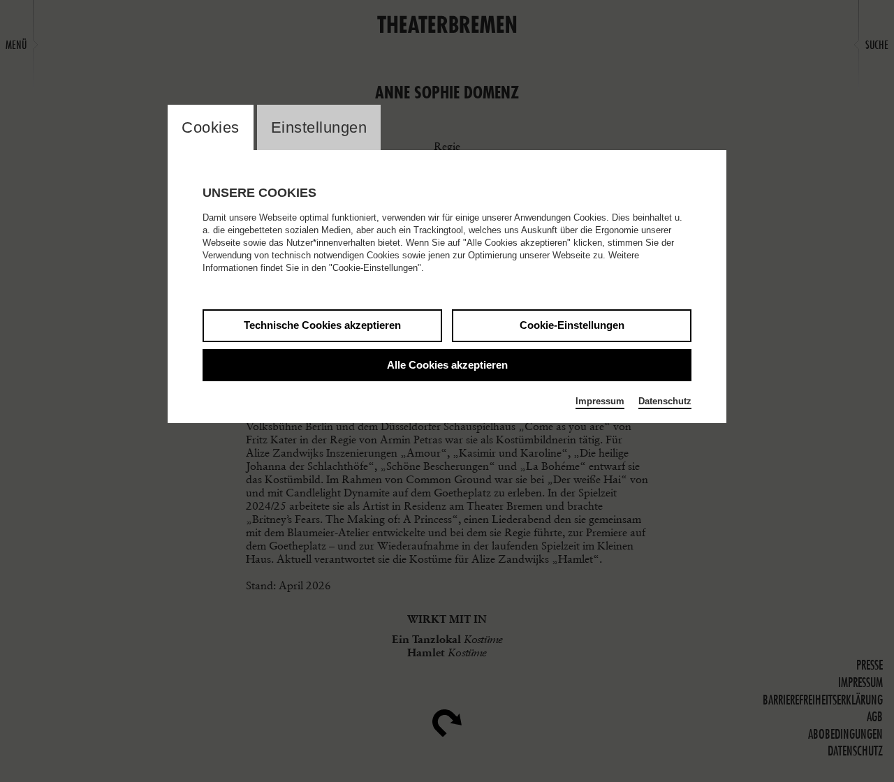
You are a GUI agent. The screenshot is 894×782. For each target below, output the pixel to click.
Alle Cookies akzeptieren (447, 365)
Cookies (211, 127)
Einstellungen (319, 127)
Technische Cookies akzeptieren (322, 325)
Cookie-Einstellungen (572, 325)
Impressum (600, 401)
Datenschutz (664, 401)
